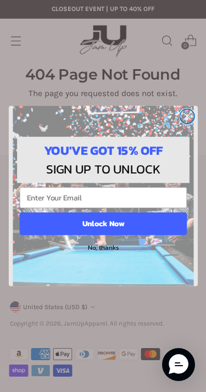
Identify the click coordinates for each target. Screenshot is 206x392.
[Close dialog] (187, 116)
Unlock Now (103, 223)
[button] (178, 364)
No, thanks (103, 247)
